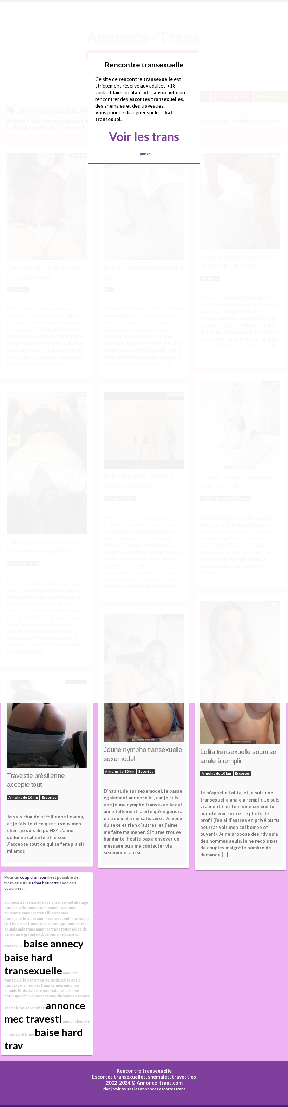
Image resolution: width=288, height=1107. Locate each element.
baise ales (59, 990)
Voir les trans (144, 136)
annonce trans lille (37, 912)
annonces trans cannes (43, 985)
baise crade (50, 980)
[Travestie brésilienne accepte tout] (47, 725)
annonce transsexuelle (24, 902)
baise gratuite (25, 934)
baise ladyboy (32, 1007)
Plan (107, 1089)
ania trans (26, 929)
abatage (58, 923)
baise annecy (54, 943)
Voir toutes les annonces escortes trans (149, 1089)
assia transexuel (58, 902)
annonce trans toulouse (57, 918)
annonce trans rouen (53, 929)
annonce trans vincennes (53, 995)
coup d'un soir (33, 877)
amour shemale (76, 1021)
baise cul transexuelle (31, 923)
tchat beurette (45, 882)
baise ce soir (39, 990)
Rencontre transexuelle (144, 1071)
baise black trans (19, 1034)
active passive (51, 934)
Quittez (144, 154)
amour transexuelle (43, 907)
